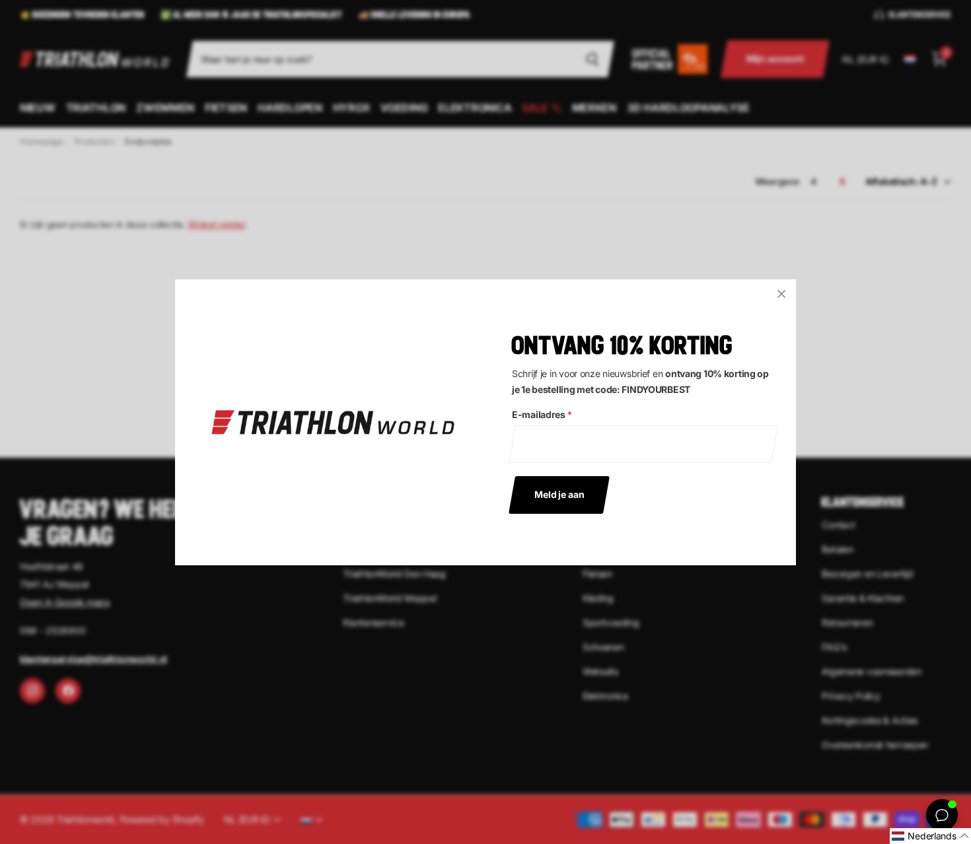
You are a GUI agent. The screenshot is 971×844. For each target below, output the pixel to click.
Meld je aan (559, 493)
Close (781, 293)
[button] (930, 836)
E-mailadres (542, 414)
